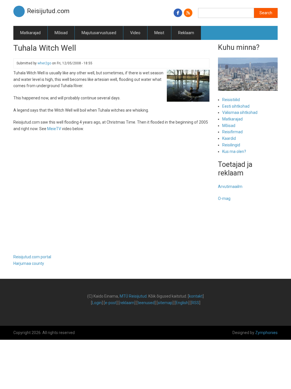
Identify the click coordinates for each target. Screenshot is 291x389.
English (182, 302)
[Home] (19, 11)
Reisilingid (231, 145)
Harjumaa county (28, 263)
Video (135, 32)
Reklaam (186, 32)
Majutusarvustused (99, 32)
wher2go (44, 63)
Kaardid (229, 138)
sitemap (165, 302)
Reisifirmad (232, 132)
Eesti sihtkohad (236, 106)
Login (97, 302)
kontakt (196, 296)
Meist (159, 32)
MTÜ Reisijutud (133, 296)
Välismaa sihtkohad (239, 112)
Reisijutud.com (48, 11)
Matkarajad (30, 32)
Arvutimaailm (230, 186)
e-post (111, 302)
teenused (146, 302)
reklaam (127, 302)
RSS (195, 302)
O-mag (224, 198)
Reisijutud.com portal (32, 257)
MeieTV (54, 128)
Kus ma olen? (234, 151)
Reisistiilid (231, 99)
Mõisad (61, 32)
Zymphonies (266, 332)
